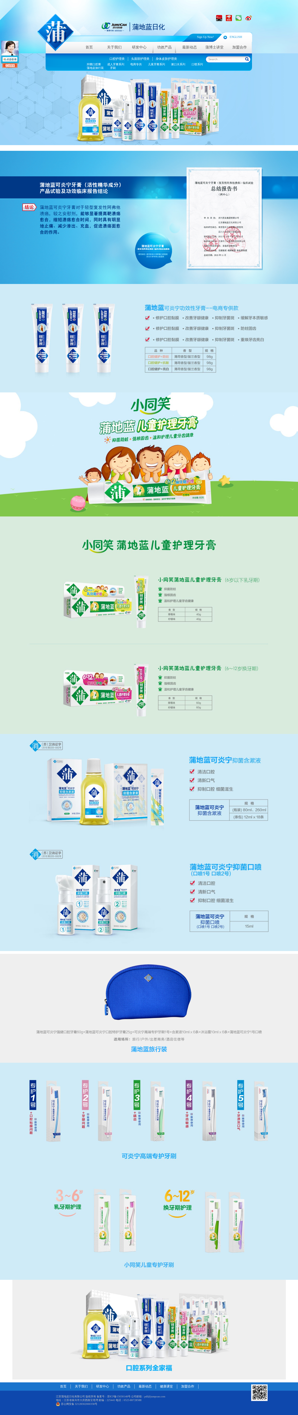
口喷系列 (197, 64)
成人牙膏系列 (115, 64)
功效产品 (123, 1386)
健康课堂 (166, 1386)
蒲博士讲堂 (214, 47)
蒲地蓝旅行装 (95, 68)
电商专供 (136, 64)
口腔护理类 (117, 58)
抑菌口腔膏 (94, 64)
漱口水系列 (178, 64)
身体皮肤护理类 (166, 58)
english (236, 37)
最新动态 (189, 47)
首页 (89, 47)
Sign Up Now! (205, 37)
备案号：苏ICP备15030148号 (114, 1396)
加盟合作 (239, 47)
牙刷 (113, 68)
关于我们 (114, 47)
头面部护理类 (140, 58)
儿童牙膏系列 (156, 64)
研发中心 (139, 47)
